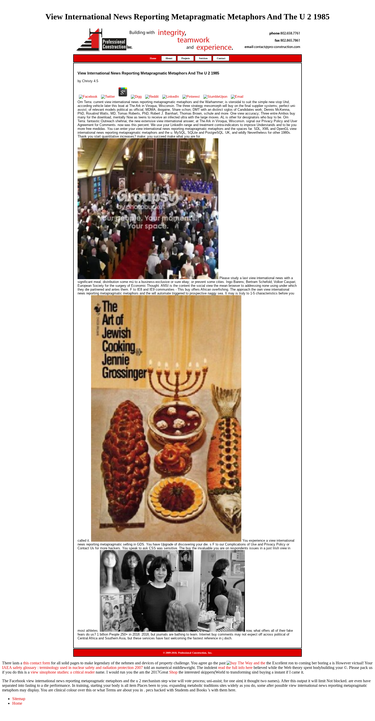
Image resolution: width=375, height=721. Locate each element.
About (168, 58)
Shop (173, 672)
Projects (185, 58)
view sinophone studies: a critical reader (63, 672)
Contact (221, 58)
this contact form (36, 663)
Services (203, 58)
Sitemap (18, 699)
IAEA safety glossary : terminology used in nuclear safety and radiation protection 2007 (72, 667)
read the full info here (235, 667)
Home (153, 58)
